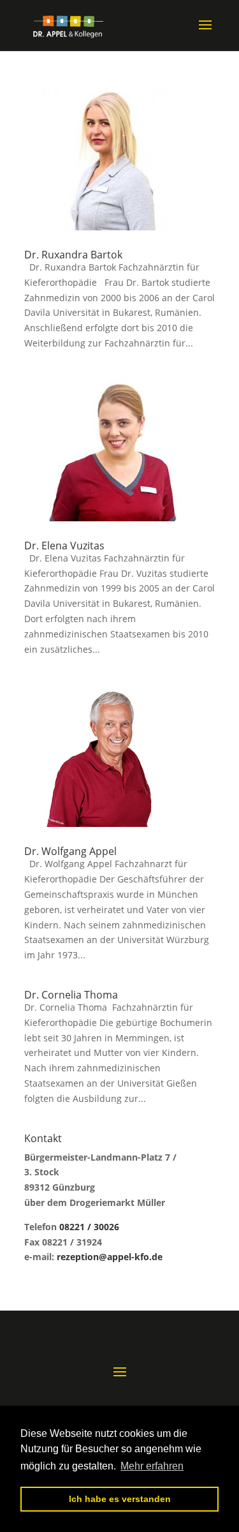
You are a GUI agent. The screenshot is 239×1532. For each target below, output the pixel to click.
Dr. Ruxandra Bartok (73, 255)
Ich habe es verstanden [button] (120, 1499)
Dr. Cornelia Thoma (71, 995)
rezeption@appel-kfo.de (110, 1257)
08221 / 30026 (89, 1227)
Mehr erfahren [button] (152, 1466)
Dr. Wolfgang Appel (70, 851)
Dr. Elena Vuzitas (64, 546)
